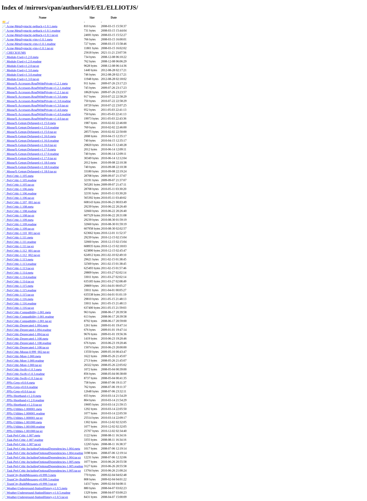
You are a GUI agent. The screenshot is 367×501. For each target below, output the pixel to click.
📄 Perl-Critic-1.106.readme (19, 193)
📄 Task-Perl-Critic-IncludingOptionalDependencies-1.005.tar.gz (41, 470)
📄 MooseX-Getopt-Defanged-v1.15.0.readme (30, 127)
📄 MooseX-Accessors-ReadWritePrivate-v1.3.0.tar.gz (35, 105)
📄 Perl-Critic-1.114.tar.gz (18, 281)
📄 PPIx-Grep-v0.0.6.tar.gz (19, 391)
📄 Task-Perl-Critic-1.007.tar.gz (21, 444)
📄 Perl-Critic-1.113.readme (19, 264)
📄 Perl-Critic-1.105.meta (17, 176)
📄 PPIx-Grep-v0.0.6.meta (18, 382)
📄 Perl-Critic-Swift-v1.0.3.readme (23, 374)
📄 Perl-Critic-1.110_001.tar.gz (21, 233)
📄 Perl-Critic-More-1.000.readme (23, 360)
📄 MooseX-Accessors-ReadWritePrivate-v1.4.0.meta (35, 110)
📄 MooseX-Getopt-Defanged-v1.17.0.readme (30, 154)
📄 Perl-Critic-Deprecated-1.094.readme (26, 330)
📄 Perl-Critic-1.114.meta (17, 272)
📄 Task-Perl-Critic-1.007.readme (22, 440)
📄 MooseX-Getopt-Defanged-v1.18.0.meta (29, 162)
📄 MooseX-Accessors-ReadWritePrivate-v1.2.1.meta (35, 83)
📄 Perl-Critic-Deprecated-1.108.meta (25, 338)
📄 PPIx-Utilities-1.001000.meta (22, 422)
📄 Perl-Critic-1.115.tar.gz (18, 294)
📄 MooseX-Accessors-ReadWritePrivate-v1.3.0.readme (36, 101)
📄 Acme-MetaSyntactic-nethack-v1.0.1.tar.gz (30, 35)
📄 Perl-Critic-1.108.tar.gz (18, 215)
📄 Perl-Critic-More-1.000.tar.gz (22, 365)
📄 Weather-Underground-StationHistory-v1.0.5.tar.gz (35, 497)
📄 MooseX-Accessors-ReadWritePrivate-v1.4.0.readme (36, 114)
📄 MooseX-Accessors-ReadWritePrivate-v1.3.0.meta (35, 96)
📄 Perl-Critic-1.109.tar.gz (18, 228)
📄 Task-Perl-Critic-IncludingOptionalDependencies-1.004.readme (42, 453)
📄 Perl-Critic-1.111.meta (17, 237)
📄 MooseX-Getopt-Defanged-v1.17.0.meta (29, 149)
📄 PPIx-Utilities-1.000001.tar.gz (22, 418)
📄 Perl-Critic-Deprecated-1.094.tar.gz (25, 334)
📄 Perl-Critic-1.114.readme (19, 277)
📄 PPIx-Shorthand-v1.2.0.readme (23, 400)
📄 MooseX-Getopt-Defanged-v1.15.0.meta (29, 123)
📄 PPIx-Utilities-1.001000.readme (23, 426)
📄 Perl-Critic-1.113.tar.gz (18, 268)
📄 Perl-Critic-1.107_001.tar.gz (21, 202)
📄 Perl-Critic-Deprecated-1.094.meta (25, 325)
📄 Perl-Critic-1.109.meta (17, 220)
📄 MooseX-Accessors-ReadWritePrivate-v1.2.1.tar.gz (35, 92)
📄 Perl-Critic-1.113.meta (17, 259)
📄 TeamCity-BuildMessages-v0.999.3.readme (30, 479)
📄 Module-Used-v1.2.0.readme (21, 61)
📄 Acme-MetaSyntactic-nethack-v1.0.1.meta (29, 26)
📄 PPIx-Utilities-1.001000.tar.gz (22, 431)
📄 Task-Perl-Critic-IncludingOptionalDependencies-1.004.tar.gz (41, 457)
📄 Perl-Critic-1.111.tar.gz (18, 246)
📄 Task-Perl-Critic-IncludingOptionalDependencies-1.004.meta (41, 448)
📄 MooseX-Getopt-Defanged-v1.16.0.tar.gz (29, 145)
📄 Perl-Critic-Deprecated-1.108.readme (26, 343)
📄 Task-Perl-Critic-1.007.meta (21, 435)
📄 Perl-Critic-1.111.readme (19, 242)
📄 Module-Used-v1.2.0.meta (20, 57)
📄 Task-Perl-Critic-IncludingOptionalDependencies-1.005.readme (42, 466)
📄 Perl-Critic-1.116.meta (17, 299)
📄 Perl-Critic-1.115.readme (19, 290)
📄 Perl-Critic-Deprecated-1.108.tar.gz (25, 347)
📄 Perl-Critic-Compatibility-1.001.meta (26, 312)
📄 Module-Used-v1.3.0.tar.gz (20, 79)
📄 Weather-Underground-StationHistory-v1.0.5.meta (34, 488)
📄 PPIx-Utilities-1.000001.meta (22, 409)
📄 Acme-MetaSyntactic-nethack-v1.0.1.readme (31, 30)
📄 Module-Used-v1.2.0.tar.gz (20, 66)
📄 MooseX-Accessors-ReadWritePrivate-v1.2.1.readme (36, 88)
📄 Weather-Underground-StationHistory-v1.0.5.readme (36, 492)
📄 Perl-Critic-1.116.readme (19, 303)
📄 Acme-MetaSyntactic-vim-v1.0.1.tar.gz (27, 48)
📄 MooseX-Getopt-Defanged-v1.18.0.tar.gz (29, 171)
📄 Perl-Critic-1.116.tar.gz (18, 308)
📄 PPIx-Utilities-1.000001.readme (23, 413)
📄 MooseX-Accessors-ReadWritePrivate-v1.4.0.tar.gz (35, 118)
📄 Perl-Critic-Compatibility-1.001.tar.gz (27, 321)
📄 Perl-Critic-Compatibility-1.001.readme (28, 316)
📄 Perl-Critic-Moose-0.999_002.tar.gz (26, 352)
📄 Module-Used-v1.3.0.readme (21, 74)
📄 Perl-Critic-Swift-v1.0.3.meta (22, 369)
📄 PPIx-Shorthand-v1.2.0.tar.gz (22, 404)
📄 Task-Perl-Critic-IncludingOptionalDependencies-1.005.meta (41, 462)
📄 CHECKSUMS (14, 52)
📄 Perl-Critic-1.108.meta (17, 206)
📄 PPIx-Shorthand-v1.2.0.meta (21, 396)
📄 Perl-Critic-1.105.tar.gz (18, 184)
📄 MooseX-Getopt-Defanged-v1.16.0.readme (30, 140)
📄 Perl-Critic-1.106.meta (17, 189)
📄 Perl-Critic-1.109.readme (19, 224)
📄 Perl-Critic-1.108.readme (19, 211)
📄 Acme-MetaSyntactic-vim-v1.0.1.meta (27, 39)
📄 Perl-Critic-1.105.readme (19, 180)
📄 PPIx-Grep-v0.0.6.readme (20, 387)
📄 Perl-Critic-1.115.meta (17, 286)
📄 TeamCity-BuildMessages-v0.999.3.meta (29, 475)
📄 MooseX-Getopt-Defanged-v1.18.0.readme (30, 167)
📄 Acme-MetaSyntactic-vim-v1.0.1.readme (29, 44)
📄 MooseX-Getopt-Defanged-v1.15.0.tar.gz (29, 132)
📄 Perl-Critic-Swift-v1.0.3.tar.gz (22, 378)
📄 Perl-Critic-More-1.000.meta (21, 356)
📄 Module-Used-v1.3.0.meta (20, 70)
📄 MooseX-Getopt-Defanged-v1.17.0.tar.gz (29, 158)
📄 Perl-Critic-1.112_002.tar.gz (21, 255)
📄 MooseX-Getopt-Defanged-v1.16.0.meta (29, 136)
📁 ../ (5, 22)
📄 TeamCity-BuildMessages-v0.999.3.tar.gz (29, 484)
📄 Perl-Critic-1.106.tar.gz (18, 198)
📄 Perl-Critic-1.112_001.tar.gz (21, 250)
